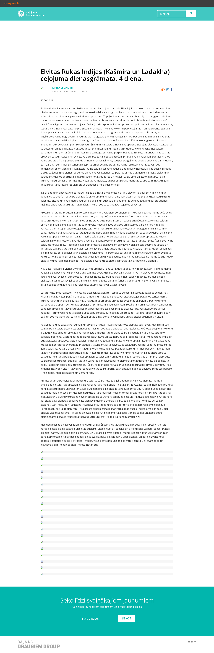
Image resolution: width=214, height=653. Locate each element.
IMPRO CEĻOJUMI (62, 87)
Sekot (126, 618)
